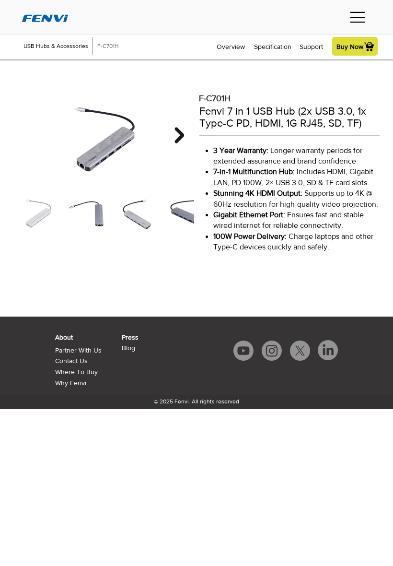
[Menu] (358, 17)
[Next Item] (180, 135)
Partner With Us (78, 350)
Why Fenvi (70, 383)
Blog (128, 348)
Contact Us (71, 361)
